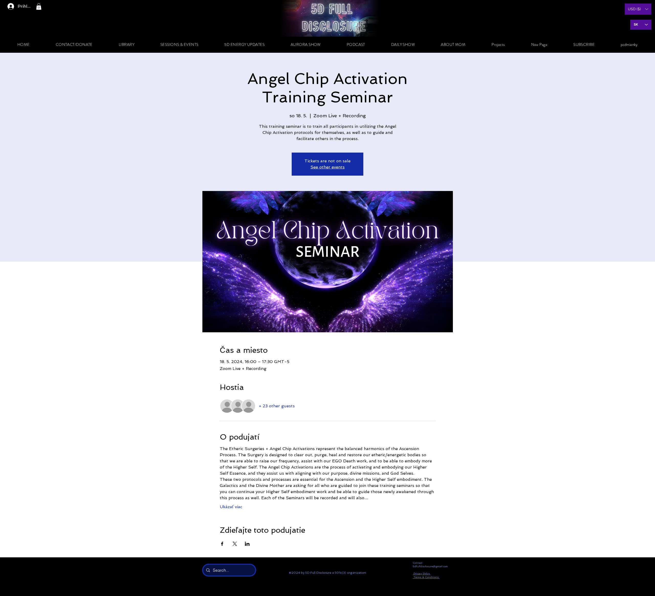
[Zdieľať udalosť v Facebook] (222, 544)
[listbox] (638, 9)
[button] (38, 6)
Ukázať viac (231, 506)
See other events (327, 167)
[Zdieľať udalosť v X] (234, 544)
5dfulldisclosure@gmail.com (430, 566)
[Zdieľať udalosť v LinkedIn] (247, 544)
